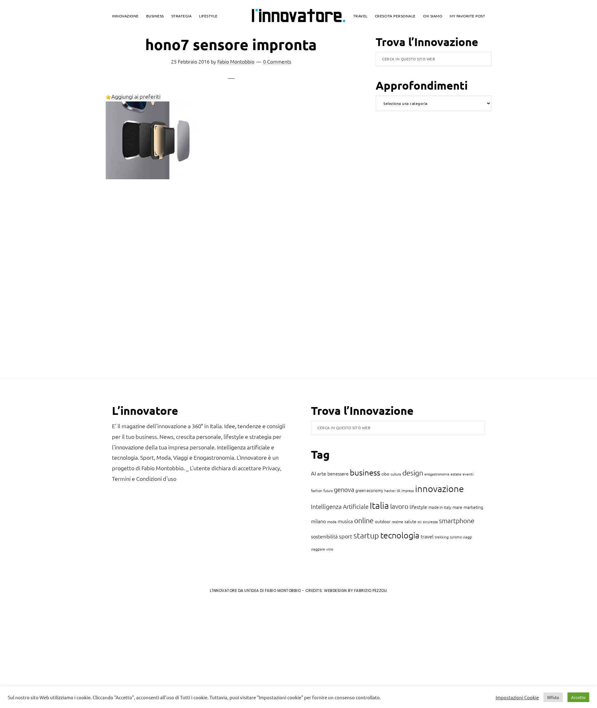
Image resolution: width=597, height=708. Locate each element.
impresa (407, 490)
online (364, 520)
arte (321, 473)
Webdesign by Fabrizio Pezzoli (355, 590)
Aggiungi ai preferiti (135, 96)
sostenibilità (324, 536)
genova (344, 489)
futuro (328, 490)
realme (397, 521)
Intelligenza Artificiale (339, 506)
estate (456, 473)
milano (318, 521)
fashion (316, 490)
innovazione (439, 488)
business (365, 472)
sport (345, 536)
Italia (379, 505)
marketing (473, 507)
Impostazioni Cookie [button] (517, 697)
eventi (468, 473)
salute (410, 521)
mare (457, 507)
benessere (338, 473)
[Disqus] (231, 285)
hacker (390, 490)
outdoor (383, 521)
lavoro (399, 506)
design (412, 472)
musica (345, 521)
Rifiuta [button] (553, 697)
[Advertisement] (56, 649)
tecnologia (399, 535)
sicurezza (430, 521)
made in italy (439, 507)
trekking (442, 536)
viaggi (467, 536)
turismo (456, 536)
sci (420, 521)
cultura (396, 473)
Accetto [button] (578, 697)
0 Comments (277, 61)
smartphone (456, 520)
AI (313, 473)
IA (398, 490)
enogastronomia (436, 473)
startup (366, 535)
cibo (385, 474)
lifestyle (418, 506)
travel (427, 536)
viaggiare (318, 548)
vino (329, 548)
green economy (369, 490)
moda (331, 521)
